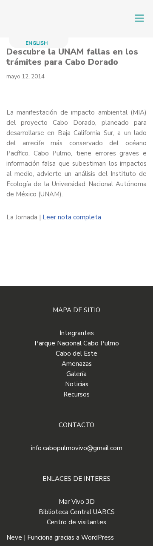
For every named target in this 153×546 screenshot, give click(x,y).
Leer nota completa (71, 217)
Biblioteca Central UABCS (77, 512)
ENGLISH (37, 43)
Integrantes (77, 333)
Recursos (76, 394)
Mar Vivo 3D (77, 501)
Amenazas (77, 363)
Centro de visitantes (76, 522)
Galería (76, 374)
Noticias (76, 384)
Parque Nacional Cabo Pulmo (76, 343)
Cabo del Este (76, 353)
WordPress (97, 537)
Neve (14, 537)
